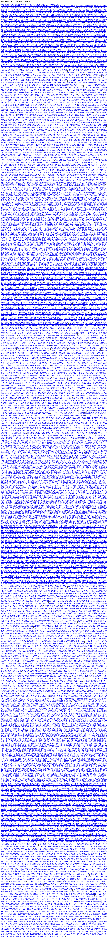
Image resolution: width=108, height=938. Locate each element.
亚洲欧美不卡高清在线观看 (32, 229)
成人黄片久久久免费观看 (92, 159)
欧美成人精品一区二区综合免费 (89, 122)
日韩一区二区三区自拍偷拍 (53, 29)
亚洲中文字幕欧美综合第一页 (89, 91)
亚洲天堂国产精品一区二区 (50, 342)
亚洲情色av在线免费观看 (13, 317)
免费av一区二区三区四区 (18, 150)
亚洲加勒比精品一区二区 (12, 71)
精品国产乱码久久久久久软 (41, 197)
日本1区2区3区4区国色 (20, 322)
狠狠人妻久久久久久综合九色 (29, 392)
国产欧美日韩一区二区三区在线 (57, 225)
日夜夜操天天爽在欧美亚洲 (54, 144)
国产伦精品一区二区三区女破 (91, 17)
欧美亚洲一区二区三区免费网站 (28, 187)
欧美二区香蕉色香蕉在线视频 (98, 422)
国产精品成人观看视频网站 (54, 84)
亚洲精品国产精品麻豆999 (37, 458)
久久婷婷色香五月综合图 (98, 299)
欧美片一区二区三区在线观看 (89, 84)
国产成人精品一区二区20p (50, 487)
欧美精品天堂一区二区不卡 (22, 84)
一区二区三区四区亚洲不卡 (15, 417)
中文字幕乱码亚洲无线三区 (14, 302)
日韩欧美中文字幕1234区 (71, 66)
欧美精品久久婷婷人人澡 (72, 64)
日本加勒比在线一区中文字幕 (29, 199)
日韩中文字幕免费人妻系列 (84, 96)
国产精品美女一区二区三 (57, 339)
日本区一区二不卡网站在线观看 (36, 312)
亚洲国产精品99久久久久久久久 (73, 26)
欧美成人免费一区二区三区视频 (25, 149)
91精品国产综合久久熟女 (18, 76)
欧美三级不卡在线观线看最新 (31, 379)
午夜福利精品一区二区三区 (68, 54)
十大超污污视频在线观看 (67, 312)
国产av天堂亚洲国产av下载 (53, 174)
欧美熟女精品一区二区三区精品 (14, 407)
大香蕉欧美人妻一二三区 (18, 34)
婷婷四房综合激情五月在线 (29, 422)
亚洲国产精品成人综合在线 (99, 292)
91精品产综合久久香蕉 (43, 284)
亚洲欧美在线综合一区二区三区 (90, 219)
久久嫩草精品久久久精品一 (95, 332)
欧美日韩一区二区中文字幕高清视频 (77, 152)
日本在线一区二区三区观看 (28, 21)
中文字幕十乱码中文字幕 (58, 121)
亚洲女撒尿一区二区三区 (85, 104)
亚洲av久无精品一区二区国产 (51, 322)
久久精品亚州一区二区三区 (31, 277)
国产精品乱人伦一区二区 (90, 225)
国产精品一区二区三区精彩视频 (69, 210)
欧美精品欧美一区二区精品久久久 (34, 119)
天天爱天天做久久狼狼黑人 (90, 89)
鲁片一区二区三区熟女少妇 (85, 249)
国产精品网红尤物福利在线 (52, 99)
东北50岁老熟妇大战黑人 (51, 227)
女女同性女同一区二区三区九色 (46, 132)
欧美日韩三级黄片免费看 (58, 305)
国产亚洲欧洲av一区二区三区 (52, 52)
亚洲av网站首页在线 (43, 392)
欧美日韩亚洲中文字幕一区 (57, 435)
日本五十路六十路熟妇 (22, 249)
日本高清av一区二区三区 (87, 307)
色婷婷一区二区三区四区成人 (56, 36)
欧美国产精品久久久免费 (40, 420)
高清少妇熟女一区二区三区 (20, 64)
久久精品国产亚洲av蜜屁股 (53, 498)
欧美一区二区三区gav (56, 197)
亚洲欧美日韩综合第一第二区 (88, 64)
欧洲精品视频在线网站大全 (47, 175)
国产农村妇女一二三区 (8, 400)
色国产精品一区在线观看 (92, 239)
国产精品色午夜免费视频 (16, 277)
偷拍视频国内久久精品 (88, 205)
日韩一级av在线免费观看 (34, 160)
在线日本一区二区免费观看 (58, 47)
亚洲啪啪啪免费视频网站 (69, 189)
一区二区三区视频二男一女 (57, 106)
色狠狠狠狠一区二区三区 (54, 154)
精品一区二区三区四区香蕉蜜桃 (25, 500)
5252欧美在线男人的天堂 (98, 139)
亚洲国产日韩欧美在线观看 (83, 322)
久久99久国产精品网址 (53, 420)
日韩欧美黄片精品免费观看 (49, 274)
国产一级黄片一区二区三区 (97, 453)
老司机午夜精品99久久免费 (42, 295)
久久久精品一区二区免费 (33, 19)
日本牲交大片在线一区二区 (18, 220)
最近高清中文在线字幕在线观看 (70, 174)
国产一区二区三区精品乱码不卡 (40, 106)
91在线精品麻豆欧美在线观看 (90, 97)
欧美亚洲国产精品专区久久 (27, 71)
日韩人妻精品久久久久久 (30, 132)
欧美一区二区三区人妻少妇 (96, 101)
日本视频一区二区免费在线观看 (65, 417)
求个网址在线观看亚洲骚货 (29, 413)
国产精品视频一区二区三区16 (56, 470)
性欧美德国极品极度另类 (17, 442)
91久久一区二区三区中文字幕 (84, 119)
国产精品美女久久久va (37, 262)
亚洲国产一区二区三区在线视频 (50, 46)
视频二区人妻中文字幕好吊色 (58, 443)
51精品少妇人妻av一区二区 (97, 34)
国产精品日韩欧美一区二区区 (74, 337)
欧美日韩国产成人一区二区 (42, 365)
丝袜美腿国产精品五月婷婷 (46, 330)
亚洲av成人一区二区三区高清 (44, 485)
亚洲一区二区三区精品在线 (8, 26)
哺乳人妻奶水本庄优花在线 (91, 135)
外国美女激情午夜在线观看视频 (37, 192)
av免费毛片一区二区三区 (72, 32)
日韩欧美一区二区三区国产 (64, 304)
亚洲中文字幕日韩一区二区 (47, 432)
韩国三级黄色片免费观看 (49, 34)
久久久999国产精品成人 (70, 279)
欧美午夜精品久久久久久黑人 (31, 16)
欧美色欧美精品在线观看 (24, 56)
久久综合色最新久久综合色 (75, 81)
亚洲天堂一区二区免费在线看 (16, 397)
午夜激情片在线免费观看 (40, 7)
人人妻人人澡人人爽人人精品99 (94, 79)
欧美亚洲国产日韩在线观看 (12, 82)
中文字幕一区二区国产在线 (43, 47)
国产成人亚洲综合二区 (62, 175)
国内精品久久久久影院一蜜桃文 (36, 395)
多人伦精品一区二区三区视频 (16, 330)
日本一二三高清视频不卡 (53, 212)
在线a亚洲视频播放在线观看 (74, 17)
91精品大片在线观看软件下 (93, 320)
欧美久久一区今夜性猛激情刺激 (20, 134)
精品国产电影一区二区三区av (17, 217)
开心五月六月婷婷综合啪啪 (29, 302)
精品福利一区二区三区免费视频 (70, 99)
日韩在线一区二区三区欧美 (69, 52)
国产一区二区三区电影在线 (29, 370)
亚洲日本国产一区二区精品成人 (31, 74)
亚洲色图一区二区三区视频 (54, 235)
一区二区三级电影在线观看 (79, 227)
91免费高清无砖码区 (83, 260)
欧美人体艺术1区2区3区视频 (10, 410)
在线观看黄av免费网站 (80, 62)
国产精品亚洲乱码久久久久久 (54, 438)
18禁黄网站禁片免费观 (95, 259)
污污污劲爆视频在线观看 (92, 275)
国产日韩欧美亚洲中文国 (58, 280)
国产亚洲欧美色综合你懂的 (45, 310)
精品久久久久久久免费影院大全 (38, 374)
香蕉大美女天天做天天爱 (68, 292)
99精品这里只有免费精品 (34, 408)
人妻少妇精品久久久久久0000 (34, 145)
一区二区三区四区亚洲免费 (14, 59)
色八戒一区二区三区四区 (87, 195)
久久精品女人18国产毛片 (38, 184)
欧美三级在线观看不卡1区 (46, 180)
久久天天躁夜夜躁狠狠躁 (76, 67)
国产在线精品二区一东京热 (70, 197)
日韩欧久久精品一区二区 (82, 388)
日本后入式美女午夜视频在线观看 (82, 49)
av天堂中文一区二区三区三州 (61, 107)
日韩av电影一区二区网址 (60, 364)
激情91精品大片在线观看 (64, 34)
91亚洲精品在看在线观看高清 (21, 24)
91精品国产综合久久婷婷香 (46, 317)
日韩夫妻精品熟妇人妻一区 (67, 6)
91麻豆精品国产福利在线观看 (42, 297)
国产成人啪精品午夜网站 (75, 272)
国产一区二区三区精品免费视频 (72, 265)
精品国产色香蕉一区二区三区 (48, 82)
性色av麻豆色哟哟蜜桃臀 (22, 455)
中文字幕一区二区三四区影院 (98, 170)
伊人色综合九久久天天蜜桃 (37, 61)
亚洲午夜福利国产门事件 (36, 204)
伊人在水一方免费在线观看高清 (35, 52)
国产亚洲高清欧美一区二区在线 (50, 62)
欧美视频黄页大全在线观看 (69, 244)
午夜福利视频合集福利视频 (66, 262)
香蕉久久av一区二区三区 (90, 81)
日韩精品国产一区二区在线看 (39, 77)
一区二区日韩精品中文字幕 (90, 72)
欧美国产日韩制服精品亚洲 (22, 127)
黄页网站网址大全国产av (74, 364)
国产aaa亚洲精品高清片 (58, 72)
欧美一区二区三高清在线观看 (80, 82)
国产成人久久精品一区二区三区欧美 (74, 294)
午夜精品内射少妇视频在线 (83, 292)
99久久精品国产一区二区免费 (77, 160)
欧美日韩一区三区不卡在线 (96, 304)
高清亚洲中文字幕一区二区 (62, 357)
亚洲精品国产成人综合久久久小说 (92, 425)
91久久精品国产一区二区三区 (17, 247)
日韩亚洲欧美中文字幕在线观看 (30, 425)
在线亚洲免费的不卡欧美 (14, 66)
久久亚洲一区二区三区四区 (68, 400)
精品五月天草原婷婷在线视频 (46, 22)
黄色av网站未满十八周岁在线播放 (38, 44)
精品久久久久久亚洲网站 (29, 382)
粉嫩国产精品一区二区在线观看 (83, 254)
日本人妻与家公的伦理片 (39, 56)
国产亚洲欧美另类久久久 (64, 350)
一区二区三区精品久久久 (78, 180)
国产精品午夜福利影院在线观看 (68, 204)
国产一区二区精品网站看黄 (35, 322)
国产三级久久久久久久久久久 (91, 175)
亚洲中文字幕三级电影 (16, 310)
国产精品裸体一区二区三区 (83, 247)
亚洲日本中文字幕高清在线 (76, 324)
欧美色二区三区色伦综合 (17, 332)
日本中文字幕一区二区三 (34, 189)
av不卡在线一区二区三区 (99, 54)
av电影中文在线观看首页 (99, 96)
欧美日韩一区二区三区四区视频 (45, 448)
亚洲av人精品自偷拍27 (71, 295)
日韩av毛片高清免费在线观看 (17, 52)
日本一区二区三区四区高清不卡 (11, 448)
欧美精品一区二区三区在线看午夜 (85, 229)
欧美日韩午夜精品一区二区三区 (17, 372)
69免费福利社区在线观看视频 (93, 407)
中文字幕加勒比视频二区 (81, 342)
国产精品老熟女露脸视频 (14, 240)
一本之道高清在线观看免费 (49, 39)
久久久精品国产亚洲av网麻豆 (12, 272)
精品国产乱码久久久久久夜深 (24, 402)
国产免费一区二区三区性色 (98, 126)
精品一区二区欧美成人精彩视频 (51, 234)
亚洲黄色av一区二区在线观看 (39, 300)
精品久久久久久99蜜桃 (92, 9)
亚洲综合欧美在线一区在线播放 (35, 388)
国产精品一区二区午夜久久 (75, 149)
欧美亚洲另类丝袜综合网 (70, 164)
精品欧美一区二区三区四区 (45, 302)
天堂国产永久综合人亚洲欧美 (35, 385)
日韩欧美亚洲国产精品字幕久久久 (19, 204)
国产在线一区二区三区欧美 (25, 327)
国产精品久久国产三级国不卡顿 (24, 467)
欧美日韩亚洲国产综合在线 (76, 310)
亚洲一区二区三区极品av (13, 72)
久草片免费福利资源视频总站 (43, 72)
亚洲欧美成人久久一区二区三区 (39, 418)
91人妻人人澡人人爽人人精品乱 (92, 142)
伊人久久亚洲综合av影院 (46, 79)
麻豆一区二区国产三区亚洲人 (59, 355)
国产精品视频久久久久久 (91, 67)
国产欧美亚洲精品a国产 (31, 252)
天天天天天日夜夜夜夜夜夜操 (68, 234)
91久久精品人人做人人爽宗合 (65, 170)
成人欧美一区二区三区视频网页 (11, 392)
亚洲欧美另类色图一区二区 (46, 209)
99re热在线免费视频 (6, 140)
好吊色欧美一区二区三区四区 (42, 121)
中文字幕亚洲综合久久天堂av (52, 111)
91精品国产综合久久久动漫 (64, 428)
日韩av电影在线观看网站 (70, 334)
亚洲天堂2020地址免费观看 (37, 24)
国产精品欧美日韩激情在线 (60, 250)
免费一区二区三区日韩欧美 (67, 46)
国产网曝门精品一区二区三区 (84, 189)
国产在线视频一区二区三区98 (74, 31)
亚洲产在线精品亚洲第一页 (42, 207)
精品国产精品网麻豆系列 (40, 164)
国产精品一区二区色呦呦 (16, 379)
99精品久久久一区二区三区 (57, 122)
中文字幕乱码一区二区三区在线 (45, 49)
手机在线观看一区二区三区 (55, 140)
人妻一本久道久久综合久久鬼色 (71, 215)
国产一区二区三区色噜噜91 (75, 71)
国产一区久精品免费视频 (87, 392)
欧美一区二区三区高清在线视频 (35, 217)
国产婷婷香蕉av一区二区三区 (81, 460)
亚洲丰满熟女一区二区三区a (11, 121)
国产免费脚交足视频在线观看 (47, 477)
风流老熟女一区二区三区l (77, 239)
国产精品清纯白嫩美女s (62, 16)
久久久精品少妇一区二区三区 (19, 139)
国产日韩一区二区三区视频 (15, 22)
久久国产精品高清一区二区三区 (71, 192)
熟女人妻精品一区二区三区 (77, 9)
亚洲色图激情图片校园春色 (38, 468)
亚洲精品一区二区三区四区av (75, 500)
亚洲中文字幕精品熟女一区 (94, 478)
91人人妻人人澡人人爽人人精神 (32, 46)
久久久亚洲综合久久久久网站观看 (71, 144)
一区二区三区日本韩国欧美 (24, 36)
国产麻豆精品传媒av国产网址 (61, 422)
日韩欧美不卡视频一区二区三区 (55, 26)
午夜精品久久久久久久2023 (90, 317)
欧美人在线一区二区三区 (58, 124)
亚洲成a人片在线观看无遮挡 (28, 135)
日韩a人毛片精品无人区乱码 (80, 92)
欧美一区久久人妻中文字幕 (31, 417)
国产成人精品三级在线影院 (75, 142)
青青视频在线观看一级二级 (62, 74)
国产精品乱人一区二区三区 (74, 483)
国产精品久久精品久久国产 (55, 66)
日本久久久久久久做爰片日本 (79, 232)
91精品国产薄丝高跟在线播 (87, 174)
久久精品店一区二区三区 (75, 377)
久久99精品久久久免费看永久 (87, 87)
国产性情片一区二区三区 (8, 164)
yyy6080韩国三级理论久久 (72, 307)
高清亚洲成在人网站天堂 (8, 255)
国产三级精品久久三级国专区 (16, 412)
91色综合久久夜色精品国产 (79, 492)
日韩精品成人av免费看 (54, 185)
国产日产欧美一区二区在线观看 (65, 493)
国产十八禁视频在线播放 (84, 465)
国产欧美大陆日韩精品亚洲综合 (32, 290)
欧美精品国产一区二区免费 (12, 31)
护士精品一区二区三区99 (53, 259)
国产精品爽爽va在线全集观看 (84, 285)
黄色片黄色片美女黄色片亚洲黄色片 (56, 152)
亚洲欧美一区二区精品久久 (85, 244)
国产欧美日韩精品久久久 (67, 473)
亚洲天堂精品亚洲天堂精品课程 (93, 432)
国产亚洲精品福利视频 (49, 493)
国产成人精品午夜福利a (28, 49)
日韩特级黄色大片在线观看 (37, 134)
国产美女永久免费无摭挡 (23, 300)
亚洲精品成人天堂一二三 (21, 170)
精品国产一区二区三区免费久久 (57, 42)
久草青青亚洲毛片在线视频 (83, 126)
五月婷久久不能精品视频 (28, 122)
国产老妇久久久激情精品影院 (56, 44)
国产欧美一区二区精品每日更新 (67, 139)
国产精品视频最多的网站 (86, 12)
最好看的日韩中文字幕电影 (91, 130)
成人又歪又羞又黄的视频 (50, 359)
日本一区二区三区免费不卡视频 (22, 202)
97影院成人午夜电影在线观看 (19, 222)
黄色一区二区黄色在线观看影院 (68, 502)
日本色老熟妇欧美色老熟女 (21, 61)
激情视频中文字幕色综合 (41, 225)
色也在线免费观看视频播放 (62, 352)
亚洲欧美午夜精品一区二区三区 (48, 397)
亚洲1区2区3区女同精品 (83, 335)
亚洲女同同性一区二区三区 (12, 403)
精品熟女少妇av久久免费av (67, 24)
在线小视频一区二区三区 (60, 142)
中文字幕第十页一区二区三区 (48, 69)
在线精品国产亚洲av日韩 (100, 52)
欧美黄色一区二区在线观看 (51, 385)
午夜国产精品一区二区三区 (66, 150)
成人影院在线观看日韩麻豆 (92, 22)
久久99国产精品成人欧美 (22, 255)
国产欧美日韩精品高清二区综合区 (18, 91)
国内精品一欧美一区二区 (29, 165)
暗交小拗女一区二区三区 (68, 390)
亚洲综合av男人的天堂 (21, 6)
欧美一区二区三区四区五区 (57, 480)
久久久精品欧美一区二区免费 (56, 77)
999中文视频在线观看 (80, 262)
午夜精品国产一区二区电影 (8, 116)
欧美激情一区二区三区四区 (85, 279)
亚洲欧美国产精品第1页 (52, 502)
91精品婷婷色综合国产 (80, 354)
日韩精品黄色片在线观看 (40, 157)
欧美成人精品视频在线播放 (44, 37)
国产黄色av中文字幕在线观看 (92, 330)
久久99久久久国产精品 (11, 443)
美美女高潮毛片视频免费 (55, 418)
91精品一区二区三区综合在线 (69, 87)
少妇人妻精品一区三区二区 (79, 147)
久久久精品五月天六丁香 (51, 262)
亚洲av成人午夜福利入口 (68, 29)
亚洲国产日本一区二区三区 (16, 194)
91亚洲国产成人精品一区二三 (61, 407)
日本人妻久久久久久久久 (98, 190)
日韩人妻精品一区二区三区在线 (30, 82)
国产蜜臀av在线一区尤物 (27, 31)
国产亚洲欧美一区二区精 (9, 47)
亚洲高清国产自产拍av (42, 51)
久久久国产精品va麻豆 (49, 145)
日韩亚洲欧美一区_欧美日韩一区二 (11, 97)
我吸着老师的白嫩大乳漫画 (49, 76)
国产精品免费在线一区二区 (84, 172)
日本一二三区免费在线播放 (91, 470)
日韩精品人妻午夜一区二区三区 (19, 44)
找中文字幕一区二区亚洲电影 (11, 135)
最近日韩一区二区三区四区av (71, 57)
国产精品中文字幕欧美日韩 (96, 59)
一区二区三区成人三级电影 (24, 420)
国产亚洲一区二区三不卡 (87, 121)
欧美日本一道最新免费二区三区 (20, 154)
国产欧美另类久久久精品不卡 (40, 112)
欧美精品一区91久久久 (37, 224)
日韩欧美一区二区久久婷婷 (84, 234)
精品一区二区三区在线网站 (55, 374)
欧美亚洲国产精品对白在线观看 (16, 477)
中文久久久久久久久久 (65, 227)
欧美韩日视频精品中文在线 (85, 52)
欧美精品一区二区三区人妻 (68, 184)
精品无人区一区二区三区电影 (21, 350)
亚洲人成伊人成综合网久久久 (12, 155)
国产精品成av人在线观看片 (57, 116)
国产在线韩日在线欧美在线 (70, 224)
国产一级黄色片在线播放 (35, 369)
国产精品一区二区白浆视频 (13, 74)
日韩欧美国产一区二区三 (28, 130)
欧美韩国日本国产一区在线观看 (67, 372)
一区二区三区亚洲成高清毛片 (16, 27)
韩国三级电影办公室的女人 (84, 212)
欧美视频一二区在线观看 (87, 32)
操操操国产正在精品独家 (68, 56)
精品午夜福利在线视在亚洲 (62, 165)
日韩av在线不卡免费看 (41, 14)
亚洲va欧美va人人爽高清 (99, 465)
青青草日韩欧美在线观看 (14, 124)
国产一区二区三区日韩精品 (62, 159)
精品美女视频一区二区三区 (91, 209)
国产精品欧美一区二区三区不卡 (84, 29)
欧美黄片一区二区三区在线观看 (31, 69)
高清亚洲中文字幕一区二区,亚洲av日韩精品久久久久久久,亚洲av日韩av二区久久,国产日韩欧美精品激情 (29, 4)
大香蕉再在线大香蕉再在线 (92, 74)
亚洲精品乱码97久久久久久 (43, 377)
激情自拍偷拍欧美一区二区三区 (49, 27)
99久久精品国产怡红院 (95, 76)
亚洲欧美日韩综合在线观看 (18, 433)
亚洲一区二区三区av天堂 (40, 172)
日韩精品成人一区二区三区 (68, 222)
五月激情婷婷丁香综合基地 (59, 314)
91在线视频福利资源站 (20, 385)
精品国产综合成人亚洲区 (89, 265)
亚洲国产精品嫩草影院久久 (38, 127)
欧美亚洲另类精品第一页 (13, 463)
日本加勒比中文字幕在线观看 (90, 380)
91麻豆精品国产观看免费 (60, 485)
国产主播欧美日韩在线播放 (75, 207)
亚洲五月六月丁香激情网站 (29, 320)
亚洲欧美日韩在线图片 (15, 275)
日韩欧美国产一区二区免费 (76, 22)
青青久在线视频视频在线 (8, 54)
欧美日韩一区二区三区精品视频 (52, 194)
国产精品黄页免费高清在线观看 (79, 482)
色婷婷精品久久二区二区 (99, 247)
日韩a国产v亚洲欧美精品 (27, 121)
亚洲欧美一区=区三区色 (89, 327)
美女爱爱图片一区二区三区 (27, 42)
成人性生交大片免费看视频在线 (82, 190)
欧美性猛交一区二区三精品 (27, 445)
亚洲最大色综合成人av (10, 435)
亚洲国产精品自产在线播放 (42, 81)
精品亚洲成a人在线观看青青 (74, 380)
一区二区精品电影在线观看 (80, 76)
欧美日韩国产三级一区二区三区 (23, 334)
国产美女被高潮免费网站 (92, 284)
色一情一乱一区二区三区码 (15, 126)
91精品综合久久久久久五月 (73, 347)
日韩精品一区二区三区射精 (37, 87)
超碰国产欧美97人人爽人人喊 (40, 480)
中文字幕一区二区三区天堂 (63, 477)
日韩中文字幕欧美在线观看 (55, 230)
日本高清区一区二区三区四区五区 (59, 130)
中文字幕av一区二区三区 (76, 130)
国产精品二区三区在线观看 (38, 84)
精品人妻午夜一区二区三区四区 (16, 19)
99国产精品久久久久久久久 (17, 447)
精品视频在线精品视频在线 (20, 12)
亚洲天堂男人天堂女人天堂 (50, 101)
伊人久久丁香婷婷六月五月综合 (73, 205)
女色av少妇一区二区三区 (75, 425)
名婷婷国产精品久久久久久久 (42, 280)
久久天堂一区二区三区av (85, 204)
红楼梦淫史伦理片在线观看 (12, 130)
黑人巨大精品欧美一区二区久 (20, 140)
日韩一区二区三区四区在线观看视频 (65, 405)
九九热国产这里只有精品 (60, 11)
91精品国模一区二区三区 (58, 179)
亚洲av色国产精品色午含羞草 (16, 92)
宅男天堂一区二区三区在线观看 (33, 194)
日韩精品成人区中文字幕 (24, 114)
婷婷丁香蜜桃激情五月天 (14, 295)
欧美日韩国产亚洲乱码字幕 (51, 242)
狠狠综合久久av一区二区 (13, 199)
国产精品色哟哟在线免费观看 (82, 111)
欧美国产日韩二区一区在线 (88, 215)
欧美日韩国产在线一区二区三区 (63, 49)
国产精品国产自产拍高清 (56, 265)
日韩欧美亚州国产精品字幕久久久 (73, 202)
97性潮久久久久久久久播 (72, 462)
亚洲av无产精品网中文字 (40, 467)
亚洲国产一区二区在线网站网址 (67, 398)
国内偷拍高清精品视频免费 (55, 300)
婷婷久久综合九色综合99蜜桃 (43, 490)
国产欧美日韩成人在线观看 (17, 210)
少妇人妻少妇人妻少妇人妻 (82, 200)
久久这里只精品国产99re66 (34, 433)
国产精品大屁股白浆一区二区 (42, 245)
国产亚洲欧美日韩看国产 (29, 284)
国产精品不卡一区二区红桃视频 (60, 167)
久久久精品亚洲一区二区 (56, 294)
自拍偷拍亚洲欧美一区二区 (51, 204)
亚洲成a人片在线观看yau (53, 214)
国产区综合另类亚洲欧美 (14, 307)
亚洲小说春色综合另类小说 (96, 482)
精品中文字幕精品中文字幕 (93, 445)
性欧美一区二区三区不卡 (93, 187)
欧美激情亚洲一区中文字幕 (96, 487)
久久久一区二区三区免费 (92, 415)
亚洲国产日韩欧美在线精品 (8, 423)
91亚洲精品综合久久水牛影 (90, 21)
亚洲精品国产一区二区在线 (53, 87)
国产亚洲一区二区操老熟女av (60, 97)
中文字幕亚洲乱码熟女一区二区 (77, 349)
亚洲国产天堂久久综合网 (9, 114)
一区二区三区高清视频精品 (26, 205)
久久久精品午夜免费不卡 (36, 104)
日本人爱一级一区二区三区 (92, 51)
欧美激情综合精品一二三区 (88, 435)
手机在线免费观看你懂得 (38, 29)
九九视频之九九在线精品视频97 (19, 369)
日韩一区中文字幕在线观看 (15, 180)
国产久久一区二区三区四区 (43, 124)
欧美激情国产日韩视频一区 (84, 54)
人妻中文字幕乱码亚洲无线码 (39, 299)
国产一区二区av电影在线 (90, 340)
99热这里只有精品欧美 (52, 162)
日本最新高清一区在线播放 (79, 132)
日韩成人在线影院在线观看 (23, 162)
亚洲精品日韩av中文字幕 (96, 56)
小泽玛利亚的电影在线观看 (79, 477)
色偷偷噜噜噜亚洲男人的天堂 (44, 364)
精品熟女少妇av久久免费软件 (44, 403)
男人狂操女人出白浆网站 (82, 162)
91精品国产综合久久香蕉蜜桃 (56, 64)
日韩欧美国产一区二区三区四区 (26, 47)
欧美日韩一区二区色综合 (78, 440)
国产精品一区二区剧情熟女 (58, 327)
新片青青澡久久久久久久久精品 (68, 255)
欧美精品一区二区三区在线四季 (19, 342)
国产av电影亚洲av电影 (100, 32)
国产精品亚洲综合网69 (42, 307)
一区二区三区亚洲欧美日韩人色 (14, 492)
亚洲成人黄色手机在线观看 (54, 192)
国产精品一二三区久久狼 (32, 432)
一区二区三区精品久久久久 (92, 357)
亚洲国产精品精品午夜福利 (91, 207)
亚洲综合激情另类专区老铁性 (69, 185)
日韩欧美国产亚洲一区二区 (32, 27)
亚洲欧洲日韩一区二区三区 (97, 362)
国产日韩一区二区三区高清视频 (95, 11)
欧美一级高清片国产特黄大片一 (26, 232)
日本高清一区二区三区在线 (37, 255)
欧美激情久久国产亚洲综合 (52, 325)
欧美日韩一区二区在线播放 (82, 27)
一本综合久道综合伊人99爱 (66, 375)
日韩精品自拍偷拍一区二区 (44, 382)
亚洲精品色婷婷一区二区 (63, 137)
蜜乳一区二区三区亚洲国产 (29, 309)
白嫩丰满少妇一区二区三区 (85, 164)
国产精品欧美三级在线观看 (47, 137)
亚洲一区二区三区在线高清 (15, 357)
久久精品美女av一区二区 (87, 41)
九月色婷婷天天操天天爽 (66, 101)
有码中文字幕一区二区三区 (69, 260)
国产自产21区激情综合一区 (25, 225)
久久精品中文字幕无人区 (19, 260)
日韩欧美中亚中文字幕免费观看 (62, 232)
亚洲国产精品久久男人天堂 (16, 359)
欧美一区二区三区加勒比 (29, 66)
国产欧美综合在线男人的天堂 (82, 282)
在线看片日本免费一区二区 (58, 340)
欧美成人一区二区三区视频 (28, 89)
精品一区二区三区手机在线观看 (87, 66)
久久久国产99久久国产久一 (75, 355)
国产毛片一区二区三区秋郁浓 (26, 314)
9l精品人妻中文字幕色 (20, 189)
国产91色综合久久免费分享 (41, 96)
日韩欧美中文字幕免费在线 (51, 119)
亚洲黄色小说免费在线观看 (65, 354)
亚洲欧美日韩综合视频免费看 (29, 463)
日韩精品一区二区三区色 (11, 14)
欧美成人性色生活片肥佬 (22, 54)
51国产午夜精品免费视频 (31, 352)
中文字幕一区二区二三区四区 (66, 254)
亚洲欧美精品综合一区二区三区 (48, 126)
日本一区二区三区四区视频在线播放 (12, 190)
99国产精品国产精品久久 (97, 385)
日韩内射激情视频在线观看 (76, 220)
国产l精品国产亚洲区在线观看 (54, 91)
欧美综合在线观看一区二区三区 (24, 164)
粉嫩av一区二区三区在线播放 (13, 67)
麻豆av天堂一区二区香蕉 (82, 467)
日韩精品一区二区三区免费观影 (53, 244)
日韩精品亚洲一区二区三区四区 (90, 387)
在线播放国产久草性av (25, 230)
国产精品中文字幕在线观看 (45, 332)
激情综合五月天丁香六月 (24, 174)
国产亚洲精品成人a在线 (75, 175)
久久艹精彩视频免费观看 (73, 124)
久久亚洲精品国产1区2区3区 (60, 377)
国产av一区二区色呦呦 (57, 345)
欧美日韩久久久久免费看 (62, 22)
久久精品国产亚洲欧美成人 (65, 39)
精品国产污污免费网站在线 (95, 132)
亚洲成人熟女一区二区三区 (55, 205)
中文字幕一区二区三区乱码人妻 (28, 289)
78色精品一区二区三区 (65, 147)
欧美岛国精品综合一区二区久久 (35, 210)
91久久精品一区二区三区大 (11, 207)
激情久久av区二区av (42, 66)
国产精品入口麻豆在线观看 (66, 282)
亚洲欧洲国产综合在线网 (100, 325)
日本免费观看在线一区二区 (95, 393)
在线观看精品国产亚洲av (97, 27)
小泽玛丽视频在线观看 (79, 274)
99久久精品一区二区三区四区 (71, 488)
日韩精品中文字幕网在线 (92, 452)
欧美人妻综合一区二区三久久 (76, 344)
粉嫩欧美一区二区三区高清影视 (98, 82)
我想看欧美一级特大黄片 (47, 74)
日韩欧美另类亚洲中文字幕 (44, 440)
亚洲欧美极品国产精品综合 (69, 299)
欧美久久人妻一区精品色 (83, 372)
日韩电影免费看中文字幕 (26, 470)
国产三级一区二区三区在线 (45, 422)
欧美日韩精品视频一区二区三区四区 (36, 319)
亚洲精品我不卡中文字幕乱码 (75, 47)
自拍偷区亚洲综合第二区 (8, 6)
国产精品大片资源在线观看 (22, 185)
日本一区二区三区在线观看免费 (38, 17)
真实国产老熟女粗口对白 (9, 349)
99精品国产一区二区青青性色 (66, 114)
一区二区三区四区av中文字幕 (37, 91)
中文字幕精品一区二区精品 (90, 272)
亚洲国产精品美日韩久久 (84, 139)
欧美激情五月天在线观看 (9, 503)
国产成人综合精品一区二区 (59, 37)
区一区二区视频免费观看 (46, 86)
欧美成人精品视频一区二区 (61, 393)
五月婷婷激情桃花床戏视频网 (93, 137)
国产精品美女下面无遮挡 (76, 86)
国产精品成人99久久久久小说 (27, 377)
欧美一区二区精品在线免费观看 (12, 250)
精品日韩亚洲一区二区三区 (46, 240)
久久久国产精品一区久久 (78, 79)
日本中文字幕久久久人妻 (71, 112)
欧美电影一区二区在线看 (91, 382)
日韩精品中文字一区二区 (46, 275)
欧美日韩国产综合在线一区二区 (71, 84)
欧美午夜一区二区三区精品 (55, 410)
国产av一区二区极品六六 (98, 217)
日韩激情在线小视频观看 (90, 337)
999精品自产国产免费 (15, 339)
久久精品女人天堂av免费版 (16, 239)
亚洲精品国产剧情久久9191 (65, 102)
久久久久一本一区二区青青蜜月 (28, 393)
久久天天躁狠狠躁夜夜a (26, 96)
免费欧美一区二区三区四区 (87, 157)
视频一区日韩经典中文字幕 (37, 390)
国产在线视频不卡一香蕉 (11, 41)
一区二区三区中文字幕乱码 (20, 192)
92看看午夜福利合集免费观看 (9, 294)
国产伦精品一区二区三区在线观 (80, 34)
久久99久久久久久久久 (84, 334)
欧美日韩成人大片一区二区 (72, 345)
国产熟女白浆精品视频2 (91, 14)
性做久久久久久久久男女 (55, 467)
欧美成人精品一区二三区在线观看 (80, 422)
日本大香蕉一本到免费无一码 (17, 137)
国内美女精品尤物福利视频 (49, 428)
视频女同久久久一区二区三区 (44, 11)
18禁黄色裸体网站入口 (43, 344)
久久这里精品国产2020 (47, 160)
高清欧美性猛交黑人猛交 (28, 490)
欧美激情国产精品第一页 (94, 250)
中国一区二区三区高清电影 (98, 334)
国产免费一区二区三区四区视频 (32, 190)
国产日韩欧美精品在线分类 (34, 269)
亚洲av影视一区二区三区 (53, 222)
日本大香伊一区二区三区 (12, 32)
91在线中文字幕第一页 (30, 472)
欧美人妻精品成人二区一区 (53, 292)
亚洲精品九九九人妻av (21, 292)
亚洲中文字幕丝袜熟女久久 (55, 7)
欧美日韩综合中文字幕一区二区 (38, 249)
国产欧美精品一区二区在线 (13, 309)
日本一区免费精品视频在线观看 (79, 16)
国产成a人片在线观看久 (35, 170)
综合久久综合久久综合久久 (74, 475)
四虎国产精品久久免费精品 (92, 269)
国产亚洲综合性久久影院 (75, 237)
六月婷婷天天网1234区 (12, 365)
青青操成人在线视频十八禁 (77, 275)
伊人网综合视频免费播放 (33, 450)
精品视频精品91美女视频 (9, 265)
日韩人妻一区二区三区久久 (39, 334)
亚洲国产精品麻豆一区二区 (95, 92)
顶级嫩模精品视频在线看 (92, 267)
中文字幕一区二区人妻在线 (15, 86)
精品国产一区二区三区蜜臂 (51, 104)
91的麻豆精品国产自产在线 (71, 140)
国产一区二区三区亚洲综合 (13, 117)
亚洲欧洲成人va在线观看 (87, 287)
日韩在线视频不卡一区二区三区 (98, 312)
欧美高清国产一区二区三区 (42, 349)
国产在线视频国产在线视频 (41, 287)
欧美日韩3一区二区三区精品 (74, 309)
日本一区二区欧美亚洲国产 (53, 390)
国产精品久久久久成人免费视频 (17, 487)
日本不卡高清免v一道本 (90, 437)
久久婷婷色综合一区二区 (97, 200)
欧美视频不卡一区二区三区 (92, 245)
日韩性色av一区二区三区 (85, 129)
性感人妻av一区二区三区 (29, 485)
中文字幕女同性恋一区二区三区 (65, 200)
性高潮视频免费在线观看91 (37, 54)
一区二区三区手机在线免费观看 (52, 260)
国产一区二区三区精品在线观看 (37, 12)
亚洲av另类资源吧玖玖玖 (44, 97)
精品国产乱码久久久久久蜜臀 (72, 374)
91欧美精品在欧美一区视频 (21, 390)
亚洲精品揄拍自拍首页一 (95, 227)
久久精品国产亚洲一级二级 (83, 498)
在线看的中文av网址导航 (62, 432)
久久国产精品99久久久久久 (96, 428)
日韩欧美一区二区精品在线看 (86, 410)
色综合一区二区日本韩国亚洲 (26, 294)
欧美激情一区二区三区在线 (83, 69)
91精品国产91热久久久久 (86, 224)
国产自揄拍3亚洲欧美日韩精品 (41, 495)
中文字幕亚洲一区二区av (9, 245)
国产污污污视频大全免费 (8, 84)
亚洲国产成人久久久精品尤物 (38, 154)
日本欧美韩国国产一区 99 (46, 272)
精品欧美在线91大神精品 (58, 423)
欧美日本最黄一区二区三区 (46, 463)
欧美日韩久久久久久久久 (92, 412)
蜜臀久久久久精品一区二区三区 (24, 7)
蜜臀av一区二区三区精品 (14, 200)
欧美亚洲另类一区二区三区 (11, 187)
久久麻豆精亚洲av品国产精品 (12, 405)
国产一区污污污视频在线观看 (55, 157)
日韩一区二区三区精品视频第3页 (31, 200)
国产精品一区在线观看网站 (71, 300)
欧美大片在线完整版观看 (26, 287)
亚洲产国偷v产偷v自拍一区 (29, 67)
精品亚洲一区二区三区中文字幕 (9, 287)
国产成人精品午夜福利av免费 (19, 215)
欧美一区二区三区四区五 (54, 41)
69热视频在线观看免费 (8, 257)
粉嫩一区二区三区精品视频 (49, 190)
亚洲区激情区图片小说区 (51, 102)
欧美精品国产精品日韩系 (16, 482)
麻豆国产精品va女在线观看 (75, 485)
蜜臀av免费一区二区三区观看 (83, 114)
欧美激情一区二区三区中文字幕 (57, 475)
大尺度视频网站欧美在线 (98, 111)
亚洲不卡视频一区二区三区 (59, 89)
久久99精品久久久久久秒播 (33, 315)
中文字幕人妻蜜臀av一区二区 (26, 347)
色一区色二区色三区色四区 (67, 119)
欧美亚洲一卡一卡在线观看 (49, 372)
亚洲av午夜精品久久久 (89, 480)
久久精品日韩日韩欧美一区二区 (74, 305)
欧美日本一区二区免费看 (89, 490)
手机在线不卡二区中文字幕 (88, 430)
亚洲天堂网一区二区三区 (88, 427)
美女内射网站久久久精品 (77, 74)
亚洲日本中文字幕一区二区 (51, 177)
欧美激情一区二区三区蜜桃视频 (34, 150)
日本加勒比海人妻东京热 (51, 285)
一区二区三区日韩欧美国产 (88, 77)
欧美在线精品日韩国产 (43, 472)
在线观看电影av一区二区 (42, 122)
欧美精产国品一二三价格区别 (33, 34)
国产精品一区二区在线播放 (16, 354)
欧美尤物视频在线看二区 (53, 94)
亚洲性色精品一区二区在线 (75, 495)
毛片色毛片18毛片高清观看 (50, 147)
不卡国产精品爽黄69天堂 (81, 312)
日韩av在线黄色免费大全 (36, 398)
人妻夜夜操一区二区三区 (37, 111)
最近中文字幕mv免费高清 (39, 202)
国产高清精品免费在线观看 (62, 317)
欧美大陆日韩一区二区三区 (50, 139)
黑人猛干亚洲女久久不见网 (57, 337)
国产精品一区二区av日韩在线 (59, 135)
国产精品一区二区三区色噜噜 (82, 493)
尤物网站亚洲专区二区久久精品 (85, 222)
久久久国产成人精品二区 (85, 255)
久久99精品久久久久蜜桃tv (18, 269)
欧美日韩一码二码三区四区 (31, 384)
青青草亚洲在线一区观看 (58, 295)
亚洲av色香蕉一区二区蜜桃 (71, 157)
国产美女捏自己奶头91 (30, 9)
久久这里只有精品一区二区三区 (60, 9)
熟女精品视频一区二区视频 (73, 423)
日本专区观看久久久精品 (66, 433)
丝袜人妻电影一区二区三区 (46, 352)
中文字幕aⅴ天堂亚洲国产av (73, 77)
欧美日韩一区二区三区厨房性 (71, 395)
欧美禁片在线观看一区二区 (44, 89)
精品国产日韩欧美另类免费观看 (84, 46)
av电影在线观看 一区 (90, 47)
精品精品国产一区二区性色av (9, 314)
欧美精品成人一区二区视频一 (24, 116)
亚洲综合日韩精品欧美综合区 (79, 59)
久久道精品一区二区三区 (78, 187)
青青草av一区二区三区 (100, 6)
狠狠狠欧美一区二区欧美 (77, 137)
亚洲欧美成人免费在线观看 (73, 329)
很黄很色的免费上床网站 (31, 442)
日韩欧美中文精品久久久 (19, 312)
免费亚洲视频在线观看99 (59, 478)
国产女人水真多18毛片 (19, 450)
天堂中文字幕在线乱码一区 (87, 116)
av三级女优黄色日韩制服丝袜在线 (20, 144)
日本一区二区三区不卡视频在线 (27, 237)
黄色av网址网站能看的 (33, 220)
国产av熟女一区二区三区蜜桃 (59, 81)
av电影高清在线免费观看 (62, 160)
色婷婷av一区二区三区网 (90, 42)
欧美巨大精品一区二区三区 (60, 382)
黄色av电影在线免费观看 (17, 352)
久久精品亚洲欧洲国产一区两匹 (45, 165)
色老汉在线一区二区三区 (33, 137)
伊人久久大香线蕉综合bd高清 (17, 145)
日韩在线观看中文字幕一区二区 (30, 155)
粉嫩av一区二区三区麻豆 (86, 339)
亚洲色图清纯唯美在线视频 (35, 195)
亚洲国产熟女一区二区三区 (92, 324)
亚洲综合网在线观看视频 (23, 262)
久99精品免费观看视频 (15, 413)
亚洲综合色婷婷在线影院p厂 (55, 319)
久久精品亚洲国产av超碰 (86, 99)
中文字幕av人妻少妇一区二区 (55, 202)
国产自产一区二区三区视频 (97, 260)
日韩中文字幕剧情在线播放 (39, 257)
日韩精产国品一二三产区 (17, 119)
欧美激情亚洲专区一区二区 (32, 239)
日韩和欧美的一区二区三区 (66, 388)
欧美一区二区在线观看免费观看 (15, 497)
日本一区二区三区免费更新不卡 (70, 134)
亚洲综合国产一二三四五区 (48, 16)
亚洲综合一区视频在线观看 (36, 325)
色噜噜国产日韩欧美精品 (52, 24)
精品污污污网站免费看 (29, 407)
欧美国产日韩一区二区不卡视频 (76, 11)
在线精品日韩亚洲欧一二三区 (95, 417)
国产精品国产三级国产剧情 (96, 242)
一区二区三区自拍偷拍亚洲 (99, 498)
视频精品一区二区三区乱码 (45, 252)
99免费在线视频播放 (25, 214)
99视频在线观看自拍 (88, 31)
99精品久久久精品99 (37, 114)
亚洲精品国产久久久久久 (34, 274)
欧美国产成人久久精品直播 (35, 215)
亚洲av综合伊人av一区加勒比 (96, 16)
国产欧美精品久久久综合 (94, 262)
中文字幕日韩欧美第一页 (23, 26)
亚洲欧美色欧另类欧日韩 (72, 365)
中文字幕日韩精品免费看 (66, 408)
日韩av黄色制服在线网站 (44, 482)
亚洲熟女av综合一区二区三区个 (47, 169)
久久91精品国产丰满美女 (47, 159)
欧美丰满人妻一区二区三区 (64, 460)
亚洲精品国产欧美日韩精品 (28, 448)
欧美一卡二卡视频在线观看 (57, 32)
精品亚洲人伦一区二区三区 (20, 129)
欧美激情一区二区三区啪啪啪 (68, 325)
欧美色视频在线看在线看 (29, 37)
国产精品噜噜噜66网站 (99, 285)
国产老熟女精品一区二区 (55, 172)
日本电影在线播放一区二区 (44, 21)
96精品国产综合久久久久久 (91, 305)
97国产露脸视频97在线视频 (28, 360)
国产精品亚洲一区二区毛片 (80, 101)
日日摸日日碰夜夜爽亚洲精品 (62, 187)
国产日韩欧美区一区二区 (49, 170)
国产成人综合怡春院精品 (85, 7)
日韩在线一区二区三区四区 (27, 365)
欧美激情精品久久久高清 (62, 67)
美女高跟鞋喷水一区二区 (95, 165)
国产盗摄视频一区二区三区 (97, 467)
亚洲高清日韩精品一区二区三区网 (49, 6)
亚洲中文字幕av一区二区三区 (12, 122)
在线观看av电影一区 (22, 94)
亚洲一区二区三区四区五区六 (93, 37)
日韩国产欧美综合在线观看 (25, 172)
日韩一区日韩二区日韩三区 (40, 475)
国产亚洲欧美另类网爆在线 (10, 225)
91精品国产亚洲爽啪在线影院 (88, 57)
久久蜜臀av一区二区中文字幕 (18, 167)
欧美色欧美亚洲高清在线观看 (37, 152)
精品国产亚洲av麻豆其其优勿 (99, 372)
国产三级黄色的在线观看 (69, 172)
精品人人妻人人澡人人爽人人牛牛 (87, 197)
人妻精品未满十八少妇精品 (84, 398)
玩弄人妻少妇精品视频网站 (12, 179)
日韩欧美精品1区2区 (9, 259)
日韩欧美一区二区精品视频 (45, 117)
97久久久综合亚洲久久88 (67, 217)
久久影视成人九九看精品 (47, 412)
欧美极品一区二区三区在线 (52, 400)
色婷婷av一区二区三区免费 (40, 230)
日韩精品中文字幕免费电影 (12, 415)
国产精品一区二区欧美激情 (27, 32)
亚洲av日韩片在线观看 (22, 104)
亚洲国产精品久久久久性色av (62, 79)
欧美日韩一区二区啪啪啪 (86, 19)
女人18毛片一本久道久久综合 (50, 408)
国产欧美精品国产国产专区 (46, 384)
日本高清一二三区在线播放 (62, 315)
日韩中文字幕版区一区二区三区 (75, 182)
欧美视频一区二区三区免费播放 (53, 129)
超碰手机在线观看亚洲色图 (89, 413)
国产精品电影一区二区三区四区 (48, 362)
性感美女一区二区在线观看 (96, 342)
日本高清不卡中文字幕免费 (34, 453)
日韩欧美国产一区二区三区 (16, 107)
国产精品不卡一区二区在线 (64, 76)
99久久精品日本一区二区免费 (35, 244)
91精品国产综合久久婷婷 (34, 372)
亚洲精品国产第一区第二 (61, 237)
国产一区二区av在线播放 (52, 312)
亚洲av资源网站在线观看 (14, 485)
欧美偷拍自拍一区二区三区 (56, 96)
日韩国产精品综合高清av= (52, 61)
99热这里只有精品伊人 (97, 155)
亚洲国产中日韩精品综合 (16, 437)
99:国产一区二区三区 (34, 6)
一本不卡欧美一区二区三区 (64, 397)
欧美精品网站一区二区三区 (46, 187)
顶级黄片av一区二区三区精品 (12, 21)
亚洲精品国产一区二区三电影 (74, 72)
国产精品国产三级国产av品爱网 (30, 317)
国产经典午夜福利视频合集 (27, 337)
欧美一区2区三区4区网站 (95, 232)
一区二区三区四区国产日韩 (30, 357)
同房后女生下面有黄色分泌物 (85, 369)
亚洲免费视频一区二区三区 (57, 307)
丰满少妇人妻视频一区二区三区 (60, 245)
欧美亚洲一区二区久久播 (87, 264)
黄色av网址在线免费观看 (35, 139)
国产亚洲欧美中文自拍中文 (29, 117)
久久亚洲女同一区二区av (70, 7)
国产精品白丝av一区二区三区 (51, 369)
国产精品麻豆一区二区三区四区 (95, 180)
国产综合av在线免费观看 (58, 452)
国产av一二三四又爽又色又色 (26, 14)
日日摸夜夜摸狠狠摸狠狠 (28, 72)
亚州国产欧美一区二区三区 (68, 212)
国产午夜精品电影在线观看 (52, 54)
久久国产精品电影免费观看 (68, 335)
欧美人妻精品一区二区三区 (31, 86)
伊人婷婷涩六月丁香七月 (18, 62)
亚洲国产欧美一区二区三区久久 (74, 36)
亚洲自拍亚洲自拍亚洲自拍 (12, 89)
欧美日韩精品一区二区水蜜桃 (36, 292)
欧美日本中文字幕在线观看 (85, 185)
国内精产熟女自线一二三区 (8, 500)
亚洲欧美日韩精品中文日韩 (75, 199)
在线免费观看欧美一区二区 (60, 324)
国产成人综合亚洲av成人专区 (54, 395)
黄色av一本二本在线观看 (74, 443)
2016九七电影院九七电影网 (29, 250)
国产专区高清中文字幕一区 (33, 62)
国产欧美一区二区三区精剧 (12, 329)
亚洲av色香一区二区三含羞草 (91, 36)
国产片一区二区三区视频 (38, 174)
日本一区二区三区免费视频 (74, 327)
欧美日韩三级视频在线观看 (29, 380)
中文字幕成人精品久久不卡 (15, 290)
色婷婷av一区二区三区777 (37, 109)
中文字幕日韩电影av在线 (95, 152)
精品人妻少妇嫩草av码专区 (81, 362)
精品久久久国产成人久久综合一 (33, 147)
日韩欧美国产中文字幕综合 (87, 438)
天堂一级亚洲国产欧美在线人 (48, 92)
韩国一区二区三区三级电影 (51, 217)
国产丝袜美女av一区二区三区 (82, 150)
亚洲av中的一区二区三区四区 (44, 407)
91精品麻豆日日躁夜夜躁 (39, 212)
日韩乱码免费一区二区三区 (83, 270)
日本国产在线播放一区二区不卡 (93, 86)
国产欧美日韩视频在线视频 (76, 267)
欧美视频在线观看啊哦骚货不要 (75, 14)
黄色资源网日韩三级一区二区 (91, 179)
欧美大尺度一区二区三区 (30, 345)
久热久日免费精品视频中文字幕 (74, 289)
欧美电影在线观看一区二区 (32, 92)
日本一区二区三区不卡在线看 (55, 12)
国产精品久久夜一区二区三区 (47, 417)
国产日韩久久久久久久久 (75, 442)
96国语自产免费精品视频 (20, 270)
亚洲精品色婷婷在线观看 (51, 150)
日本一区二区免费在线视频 (32, 412)
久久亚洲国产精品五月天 (8, 402)
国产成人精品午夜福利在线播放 (77, 250)
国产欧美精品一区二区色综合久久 (74, 452)
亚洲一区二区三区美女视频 (99, 24)
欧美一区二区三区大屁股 (72, 339)
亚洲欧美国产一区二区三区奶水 (68, 104)
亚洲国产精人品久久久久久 (37, 99)
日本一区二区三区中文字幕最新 (22, 77)
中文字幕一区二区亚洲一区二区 (92, 149)
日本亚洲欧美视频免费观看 (52, 210)
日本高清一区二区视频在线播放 (67, 359)
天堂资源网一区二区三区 (51, 282)
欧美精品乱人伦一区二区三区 (74, 42)
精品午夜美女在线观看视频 (27, 11)
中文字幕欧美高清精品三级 (96, 214)
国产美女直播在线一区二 (96, 102)
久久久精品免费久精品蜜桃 (62, 370)
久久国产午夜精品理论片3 (62, 448)
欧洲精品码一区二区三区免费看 (66, 126)
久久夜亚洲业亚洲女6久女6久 (39, 185)
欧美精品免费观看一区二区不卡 (91, 144)
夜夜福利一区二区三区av (79, 450)
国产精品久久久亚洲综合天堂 (61, 117)
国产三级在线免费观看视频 (15, 428)
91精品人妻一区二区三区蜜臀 (65, 362)
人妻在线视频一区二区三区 (89, 360)
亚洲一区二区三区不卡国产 (43, 179)
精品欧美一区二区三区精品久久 (31, 142)
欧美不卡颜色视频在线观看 (69, 458)
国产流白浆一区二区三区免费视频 (78, 497)
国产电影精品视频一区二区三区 (71, 41)
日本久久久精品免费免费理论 (18, 264)
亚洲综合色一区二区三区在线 (73, 360)
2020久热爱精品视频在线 (52, 255)
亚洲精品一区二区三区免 (44, 135)
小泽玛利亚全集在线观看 (100, 254)
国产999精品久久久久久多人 (53, 458)
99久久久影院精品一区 (74, 97)
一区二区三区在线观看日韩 (39, 36)
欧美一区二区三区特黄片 (80, 290)
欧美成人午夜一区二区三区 (37, 279)
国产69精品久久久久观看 (42, 294)
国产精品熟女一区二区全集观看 (57, 17)
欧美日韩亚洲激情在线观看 (27, 207)
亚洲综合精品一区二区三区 (28, 440)
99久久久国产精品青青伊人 (21, 87)
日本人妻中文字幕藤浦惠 (86, 488)
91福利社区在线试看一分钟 (72, 435)
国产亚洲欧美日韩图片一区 (15, 9)
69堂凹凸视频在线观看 (15, 37)
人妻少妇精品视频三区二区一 (46, 67)
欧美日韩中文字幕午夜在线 (88, 192)
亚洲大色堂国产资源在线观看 (60, 267)
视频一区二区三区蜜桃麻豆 (87, 395)
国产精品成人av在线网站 (28, 179)
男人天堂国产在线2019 (54, 299)
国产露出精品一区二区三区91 (13, 380)
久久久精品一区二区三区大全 (18, 478)
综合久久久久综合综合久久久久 (55, 127)
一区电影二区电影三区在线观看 (92, 127)
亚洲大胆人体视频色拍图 (30, 310)
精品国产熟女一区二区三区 (83, 447)
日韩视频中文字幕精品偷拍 (23, 257)
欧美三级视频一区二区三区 (60, 437)
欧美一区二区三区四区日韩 (30, 126)
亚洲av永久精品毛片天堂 (47, 239)
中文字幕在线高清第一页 (72, 257)
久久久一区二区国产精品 (90, 495)
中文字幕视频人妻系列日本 (91, 485)
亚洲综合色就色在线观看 (64, 92)
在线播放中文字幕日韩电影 (35, 242)
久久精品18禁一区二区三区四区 (86, 458)
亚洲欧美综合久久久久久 (83, 194)
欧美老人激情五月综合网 (16, 345)
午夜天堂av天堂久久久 (81, 56)
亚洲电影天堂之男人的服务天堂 (68, 465)
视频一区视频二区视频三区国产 (84, 6)
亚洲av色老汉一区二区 (46, 142)
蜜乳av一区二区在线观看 (45, 289)
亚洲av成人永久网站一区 (59, 490)
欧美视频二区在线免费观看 (64, 274)
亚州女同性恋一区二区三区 (86, 210)
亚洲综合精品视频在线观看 (57, 219)
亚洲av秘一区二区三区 (41, 488)
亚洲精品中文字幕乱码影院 (89, 472)
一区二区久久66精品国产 (85, 420)
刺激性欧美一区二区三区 (16, 16)
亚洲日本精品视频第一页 (50, 350)
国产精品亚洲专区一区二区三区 (54, 279)
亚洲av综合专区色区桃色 (77, 357)
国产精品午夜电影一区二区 (78, 252)
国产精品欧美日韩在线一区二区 (19, 325)
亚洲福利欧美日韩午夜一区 (52, 134)
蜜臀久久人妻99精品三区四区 (59, 344)
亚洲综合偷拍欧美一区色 (83, 155)
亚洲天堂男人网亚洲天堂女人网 (58, 483)
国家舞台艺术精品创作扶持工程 (66, 69)
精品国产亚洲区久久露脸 (46, 457)
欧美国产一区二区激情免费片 (13, 51)
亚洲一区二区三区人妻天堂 (88, 379)
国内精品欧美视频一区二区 (36, 285)
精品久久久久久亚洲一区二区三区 (33, 101)
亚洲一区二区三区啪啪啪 (50, 114)
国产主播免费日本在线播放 (90, 106)
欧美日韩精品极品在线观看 (81, 102)
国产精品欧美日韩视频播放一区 (30, 175)
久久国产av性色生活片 (22, 17)
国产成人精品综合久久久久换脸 (61, 440)
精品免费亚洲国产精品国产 (83, 359)
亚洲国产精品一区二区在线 (78, 117)
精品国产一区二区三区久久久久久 (63, 332)
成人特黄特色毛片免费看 (44, 9)
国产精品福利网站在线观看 (16, 432)
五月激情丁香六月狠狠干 (61, 425)
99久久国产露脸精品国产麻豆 (10, 42)
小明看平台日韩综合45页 (62, 412)
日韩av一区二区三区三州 (30, 482)
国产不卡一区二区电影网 (8, 7)
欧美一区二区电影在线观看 (95, 169)
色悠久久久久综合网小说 (8, 467)
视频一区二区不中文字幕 (38, 259)
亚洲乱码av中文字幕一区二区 (57, 14)
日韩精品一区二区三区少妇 (61, 310)
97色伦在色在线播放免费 (94, 350)
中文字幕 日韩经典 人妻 (90, 289)
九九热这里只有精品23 (15, 382)
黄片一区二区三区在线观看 (21, 374)
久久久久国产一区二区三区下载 (11, 360)
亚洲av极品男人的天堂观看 (78, 107)
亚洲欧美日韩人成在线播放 (77, 320)
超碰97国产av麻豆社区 (71, 403)
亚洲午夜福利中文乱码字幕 (18, 160)
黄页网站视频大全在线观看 (63, 132)
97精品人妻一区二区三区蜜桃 (68, 177)
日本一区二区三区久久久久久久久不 (26, 344)
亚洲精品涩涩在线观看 (7, 385)
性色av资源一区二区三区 (67, 62)
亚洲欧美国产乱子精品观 (24, 29)
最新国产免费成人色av (88, 442)
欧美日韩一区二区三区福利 (30, 169)
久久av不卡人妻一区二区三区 (96, 147)
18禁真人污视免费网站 (90, 71)
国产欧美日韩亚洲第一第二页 (9, 232)
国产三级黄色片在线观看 (61, 463)
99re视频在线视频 (5, 34)
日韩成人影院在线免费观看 (52, 184)
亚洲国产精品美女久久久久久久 (88, 44)
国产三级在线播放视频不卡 (93, 252)
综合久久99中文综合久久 (53, 270)
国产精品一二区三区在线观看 (74, 106)
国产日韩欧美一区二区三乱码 (44, 232)
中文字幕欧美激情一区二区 (20, 242)
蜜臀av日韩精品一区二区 (29, 51)
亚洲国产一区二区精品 (94, 477)
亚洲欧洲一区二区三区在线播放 (53, 430)
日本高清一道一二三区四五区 (57, 51)
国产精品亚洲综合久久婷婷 (93, 117)
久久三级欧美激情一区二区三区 (35, 247)
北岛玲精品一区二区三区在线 (75, 340)
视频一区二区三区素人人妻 (87, 140)
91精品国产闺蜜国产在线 (92, 344)
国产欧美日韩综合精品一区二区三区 (65, 155)
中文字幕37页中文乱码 (61, 379)
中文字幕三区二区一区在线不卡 (71, 468)
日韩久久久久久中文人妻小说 (22, 299)
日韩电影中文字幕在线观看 (15, 46)
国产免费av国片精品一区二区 (93, 220)
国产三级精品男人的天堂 (70, 319)
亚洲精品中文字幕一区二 (38, 26)
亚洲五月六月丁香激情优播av (77, 367)
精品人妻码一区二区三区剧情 (92, 500)
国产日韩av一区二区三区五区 (13, 267)
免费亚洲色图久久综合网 (42, 130)
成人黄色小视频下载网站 (85, 230)
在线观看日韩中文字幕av (81, 214)
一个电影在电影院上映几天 (61, 252)
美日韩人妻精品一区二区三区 (74, 179)
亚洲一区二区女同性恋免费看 (17, 315)
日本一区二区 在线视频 (97, 302)
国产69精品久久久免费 (84, 299)
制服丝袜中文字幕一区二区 (62, 240)
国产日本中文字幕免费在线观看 (71, 418)
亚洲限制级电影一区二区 (23, 184)
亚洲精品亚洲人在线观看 (43, 339)
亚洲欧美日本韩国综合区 (93, 463)
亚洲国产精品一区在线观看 (72, 427)
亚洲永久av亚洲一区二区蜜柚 (59, 297)
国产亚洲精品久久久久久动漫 (56, 402)
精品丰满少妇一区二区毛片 (44, 250)
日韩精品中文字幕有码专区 (11, 96)
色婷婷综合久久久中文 (72, 116)
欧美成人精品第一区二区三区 (47, 277)
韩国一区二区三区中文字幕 (99, 114)
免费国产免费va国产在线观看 (23, 219)
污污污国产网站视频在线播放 (10, 337)
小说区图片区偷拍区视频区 (57, 31)
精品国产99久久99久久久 (93, 349)
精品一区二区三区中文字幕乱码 (69, 61)
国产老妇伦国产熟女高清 (59, 182)
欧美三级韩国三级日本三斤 (66, 27)
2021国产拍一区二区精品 (87, 257)
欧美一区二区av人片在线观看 (71, 438)
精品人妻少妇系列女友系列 (62, 330)
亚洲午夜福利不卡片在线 (68, 194)
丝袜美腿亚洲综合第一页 (87, 462)
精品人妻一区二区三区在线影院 (20, 99)
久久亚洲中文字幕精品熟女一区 (17, 319)
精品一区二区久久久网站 (60, 149)
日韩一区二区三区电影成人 (66, 162)
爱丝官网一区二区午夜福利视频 (87, 61)
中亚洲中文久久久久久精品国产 (76, 51)
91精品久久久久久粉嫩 (43, 443)
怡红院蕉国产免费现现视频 (8, 249)
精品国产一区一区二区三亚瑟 (97, 162)
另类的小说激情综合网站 (55, 488)
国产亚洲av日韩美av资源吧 (70, 235)
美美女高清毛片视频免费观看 (15, 159)
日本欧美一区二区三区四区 (32, 107)
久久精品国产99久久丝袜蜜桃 (76, 37)
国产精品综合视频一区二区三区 (14, 79)
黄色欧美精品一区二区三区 (61, 275)
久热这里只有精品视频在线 (80, 397)
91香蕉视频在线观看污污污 (25, 41)
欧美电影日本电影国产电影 (62, 269)
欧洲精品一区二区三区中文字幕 (47, 320)
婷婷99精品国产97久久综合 (90, 26)
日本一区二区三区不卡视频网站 (23, 387)
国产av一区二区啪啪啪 (10, 174)
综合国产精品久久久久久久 (67, 322)
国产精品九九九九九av (77, 209)
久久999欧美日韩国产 (14, 11)
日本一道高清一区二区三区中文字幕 (94, 182)
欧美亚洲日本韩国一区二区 (91, 202)
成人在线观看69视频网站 (62, 220)
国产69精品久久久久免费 (53, 56)
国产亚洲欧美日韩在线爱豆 (31, 79)
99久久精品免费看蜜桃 (40, 41)
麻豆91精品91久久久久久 (27, 197)
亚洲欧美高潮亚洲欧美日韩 (71, 12)
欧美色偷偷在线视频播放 (8, 127)
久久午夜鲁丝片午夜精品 (67, 259)
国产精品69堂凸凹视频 (15, 69)
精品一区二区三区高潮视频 (14, 49)
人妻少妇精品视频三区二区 (81, 170)
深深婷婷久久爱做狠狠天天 (52, 455)
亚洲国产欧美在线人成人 (22, 430)
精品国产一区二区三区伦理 (15, 472)
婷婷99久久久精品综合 (41, 205)
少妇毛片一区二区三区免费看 (68, 420)
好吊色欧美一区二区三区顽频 (19, 285)
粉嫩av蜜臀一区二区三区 (23, 483)
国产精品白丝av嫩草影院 (90, 355)
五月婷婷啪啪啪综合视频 (30, 22)
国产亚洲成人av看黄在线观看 (93, 440)
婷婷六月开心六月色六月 (8, 195)
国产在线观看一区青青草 (40, 410)
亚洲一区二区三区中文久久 (40, 57)
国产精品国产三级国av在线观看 (74, 402)
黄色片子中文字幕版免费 (58, 365)
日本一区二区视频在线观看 (90, 377)
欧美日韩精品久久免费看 (12, 280)
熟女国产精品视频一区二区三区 (27, 443)
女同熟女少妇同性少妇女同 (87, 154)
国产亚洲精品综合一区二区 (84, 325)
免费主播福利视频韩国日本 (85, 112)
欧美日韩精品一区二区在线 (46, 155)
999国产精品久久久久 (87, 418)
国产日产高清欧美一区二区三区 (49, 19)
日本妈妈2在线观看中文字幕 (87, 134)
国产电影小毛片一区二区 (29, 267)
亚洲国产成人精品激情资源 (22, 468)
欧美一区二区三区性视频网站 (59, 413)
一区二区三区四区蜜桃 (74, 379)
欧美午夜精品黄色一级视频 (79, 350)
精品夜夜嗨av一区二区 (74, 413)
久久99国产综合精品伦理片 (33, 76)
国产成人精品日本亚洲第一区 (44, 237)
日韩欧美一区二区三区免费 (55, 164)
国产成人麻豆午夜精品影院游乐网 (41, 182)
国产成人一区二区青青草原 (72, 387)
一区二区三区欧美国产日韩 (42, 31)
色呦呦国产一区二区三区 (22, 109)
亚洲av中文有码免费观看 (56, 112)
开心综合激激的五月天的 (17, 229)
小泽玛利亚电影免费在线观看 (44, 324)
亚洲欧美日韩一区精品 (90, 315)
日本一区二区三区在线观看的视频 (38, 64)
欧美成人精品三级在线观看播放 (55, 427)
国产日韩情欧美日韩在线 (45, 380)
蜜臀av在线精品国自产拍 (72, 44)
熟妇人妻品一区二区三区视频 (46, 199)
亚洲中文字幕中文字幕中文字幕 (98, 497)
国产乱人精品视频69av (67, 111)
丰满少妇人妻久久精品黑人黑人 (23, 480)
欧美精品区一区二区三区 (55, 57)
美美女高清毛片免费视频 (100, 230)
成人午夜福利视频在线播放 (31, 180)
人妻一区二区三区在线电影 (64, 82)
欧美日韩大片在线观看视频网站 (16, 473)
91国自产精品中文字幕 (7, 498)
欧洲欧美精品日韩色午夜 (81, 169)
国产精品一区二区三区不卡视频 (12, 422)
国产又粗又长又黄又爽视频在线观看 (25, 324)
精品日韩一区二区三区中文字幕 (91, 309)
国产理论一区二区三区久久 (94, 160)
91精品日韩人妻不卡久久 (26, 280)
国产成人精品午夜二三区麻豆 (23, 57)
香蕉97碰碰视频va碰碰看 (93, 352)
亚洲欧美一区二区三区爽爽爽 (43, 314)
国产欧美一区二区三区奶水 (38, 235)
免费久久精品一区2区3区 (19, 304)
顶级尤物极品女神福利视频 (10, 106)
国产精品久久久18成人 (76, 315)
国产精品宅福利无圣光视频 (57, 309)
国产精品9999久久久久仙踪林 (41, 116)
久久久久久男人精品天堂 (61, 272)
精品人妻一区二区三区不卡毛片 (74, 127)
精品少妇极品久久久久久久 (77, 145)
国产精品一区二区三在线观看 (79, 165)
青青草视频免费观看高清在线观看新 (69, 19)
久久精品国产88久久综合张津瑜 (70, 195)
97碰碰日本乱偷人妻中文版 (64, 190)
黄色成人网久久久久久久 (31, 209)
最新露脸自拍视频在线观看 (22, 462)
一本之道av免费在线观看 (78, 407)
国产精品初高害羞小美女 (59, 21)
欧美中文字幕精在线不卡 (46, 425)
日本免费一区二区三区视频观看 (79, 240)
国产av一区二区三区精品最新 (48, 229)
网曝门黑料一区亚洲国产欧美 (10, 197)
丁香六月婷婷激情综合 (85, 455)
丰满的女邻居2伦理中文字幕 (8, 475)
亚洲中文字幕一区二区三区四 (10, 212)
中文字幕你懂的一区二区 (12, 289)
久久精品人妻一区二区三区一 (95, 450)
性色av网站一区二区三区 (70, 249)
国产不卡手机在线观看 (24, 224)
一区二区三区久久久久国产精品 (47, 59)
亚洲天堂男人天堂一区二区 (50, 375)
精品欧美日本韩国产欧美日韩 (62, 180)
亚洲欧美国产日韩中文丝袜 (12, 440)
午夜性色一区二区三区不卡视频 (89, 300)
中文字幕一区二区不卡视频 (15, 367)
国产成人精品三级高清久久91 (9, 335)
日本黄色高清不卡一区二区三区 (70, 264)
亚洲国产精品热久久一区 (78, 277)
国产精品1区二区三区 (25, 212)
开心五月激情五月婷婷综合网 (70, 109)
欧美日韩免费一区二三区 (64, 59)
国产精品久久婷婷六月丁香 (61, 86)
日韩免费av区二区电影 (92, 145)
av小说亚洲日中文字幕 (8, 235)
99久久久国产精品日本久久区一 (83, 39)
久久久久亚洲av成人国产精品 (23, 157)
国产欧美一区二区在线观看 (32, 497)
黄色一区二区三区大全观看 (13, 175)
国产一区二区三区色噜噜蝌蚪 (61, 415)
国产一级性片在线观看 (98, 322)
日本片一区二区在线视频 (42, 32)
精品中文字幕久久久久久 (72, 122)
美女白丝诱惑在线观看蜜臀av (22, 102)
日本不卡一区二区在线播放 (81, 453)
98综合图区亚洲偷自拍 (31, 332)
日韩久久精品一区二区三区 (62, 209)
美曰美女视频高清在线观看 (50, 465)
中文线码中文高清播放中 (67, 242)
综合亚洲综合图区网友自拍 (76, 245)
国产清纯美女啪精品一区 (9, 297)
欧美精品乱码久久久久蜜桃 (29, 59)
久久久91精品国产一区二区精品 (53, 215)
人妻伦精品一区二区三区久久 (14, 101)
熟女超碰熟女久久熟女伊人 (70, 129)
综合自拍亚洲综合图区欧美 (67, 385)
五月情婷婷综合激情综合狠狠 (60, 445)
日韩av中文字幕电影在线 (31, 397)
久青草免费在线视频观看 (36, 177)
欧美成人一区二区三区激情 (42, 452)
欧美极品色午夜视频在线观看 (25, 297)
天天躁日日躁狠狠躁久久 (68, 498)
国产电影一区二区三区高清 (83, 24)
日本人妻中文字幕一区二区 (17, 39)
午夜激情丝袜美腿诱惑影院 (94, 62)
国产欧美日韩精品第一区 (14, 362)
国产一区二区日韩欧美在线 (24, 475)
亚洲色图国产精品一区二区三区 (13, 165)
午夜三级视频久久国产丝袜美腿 (86, 177)
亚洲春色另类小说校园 (21, 195)
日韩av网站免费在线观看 (41, 335)
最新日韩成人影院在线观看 (97, 184)
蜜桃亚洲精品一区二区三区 (16, 147)
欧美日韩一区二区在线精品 (33, 39)
